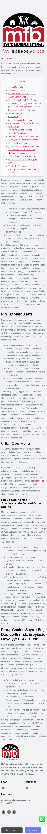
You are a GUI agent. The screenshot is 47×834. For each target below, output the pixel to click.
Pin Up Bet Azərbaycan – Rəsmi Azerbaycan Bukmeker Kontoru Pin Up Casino (24, 169)
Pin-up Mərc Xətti (15, 87)
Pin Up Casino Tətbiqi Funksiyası (22, 160)
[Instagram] (9, 812)
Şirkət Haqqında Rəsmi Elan (20, 120)
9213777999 (13, 830)
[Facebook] (3, 812)
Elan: (10, 163)
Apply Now (33, 830)
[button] (3, 788)
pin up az (40, 481)
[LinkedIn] (14, 812)
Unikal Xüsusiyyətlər (17, 90)
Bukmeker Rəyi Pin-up (17, 143)
